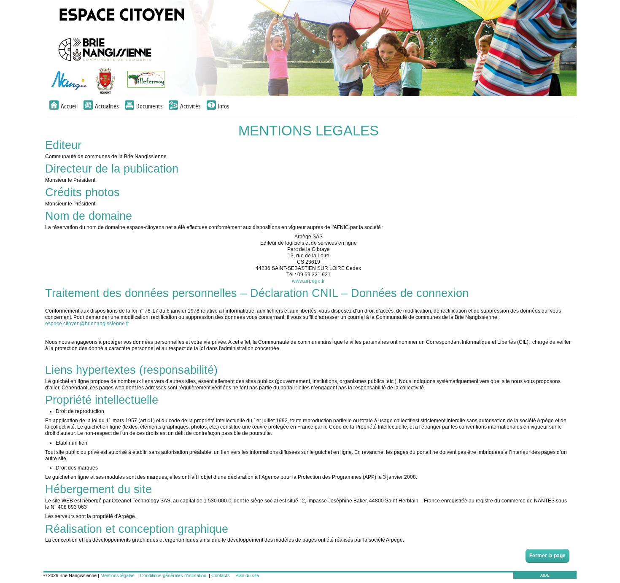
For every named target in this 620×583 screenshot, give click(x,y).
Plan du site (247, 575)
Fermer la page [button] (547, 556)
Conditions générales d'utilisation (173, 575)
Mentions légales (117, 575)
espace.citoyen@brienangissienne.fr (87, 324)
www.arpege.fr (308, 281)
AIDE (545, 575)
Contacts (220, 575)
